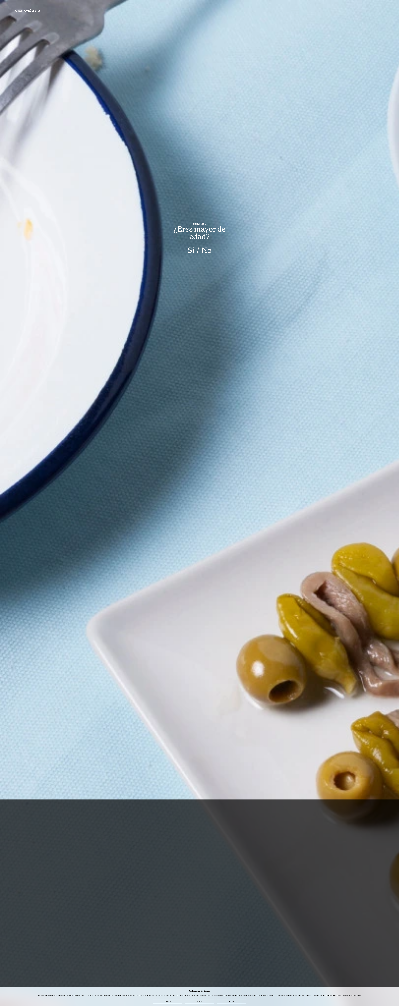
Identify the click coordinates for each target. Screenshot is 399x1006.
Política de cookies (355, 995)
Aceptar (231, 1001)
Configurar (167, 1001)
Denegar (199, 1001)
